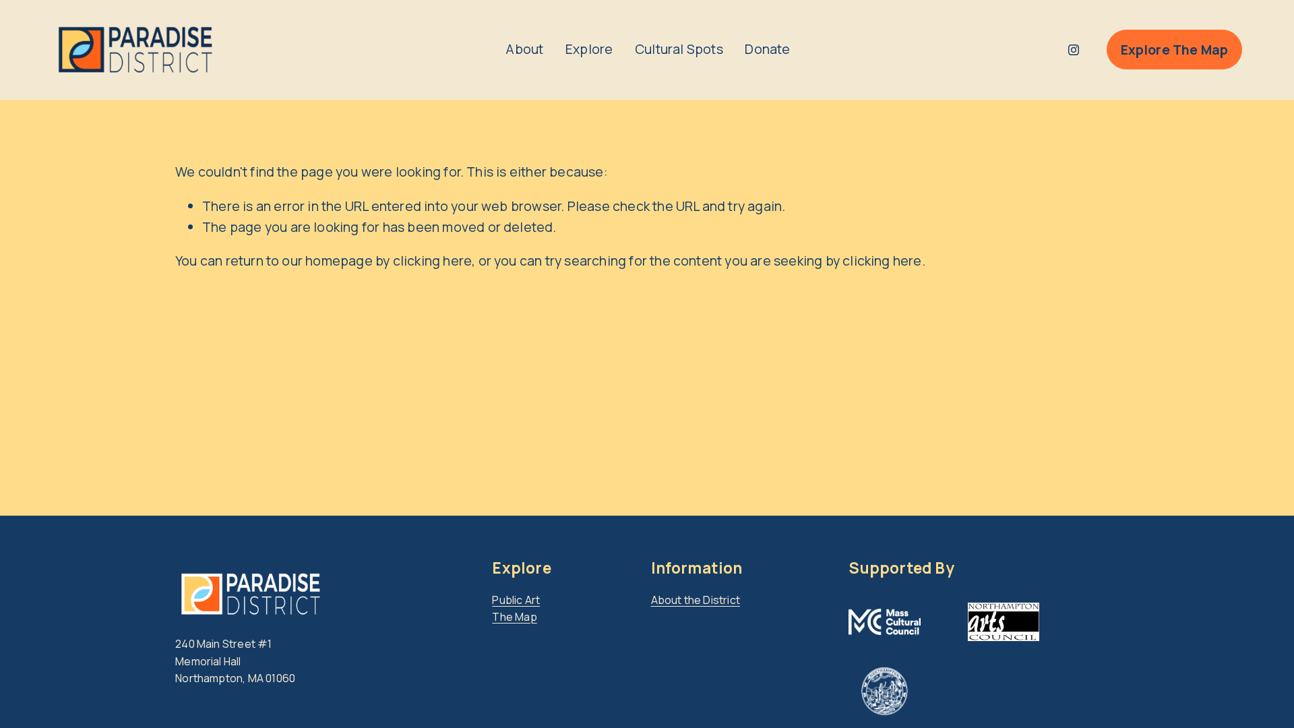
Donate (767, 49)
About (524, 49)
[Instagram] (1073, 50)
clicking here (432, 260)
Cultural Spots (679, 49)
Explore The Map (1175, 49)
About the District (696, 600)
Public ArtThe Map (516, 609)
